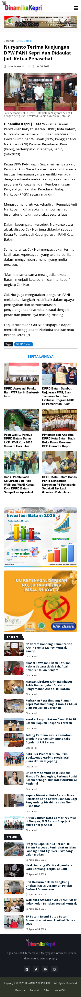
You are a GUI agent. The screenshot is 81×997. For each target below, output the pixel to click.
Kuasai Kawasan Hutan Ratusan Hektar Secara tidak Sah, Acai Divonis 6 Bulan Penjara (48, 666)
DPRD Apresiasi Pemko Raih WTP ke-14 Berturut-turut (21, 392)
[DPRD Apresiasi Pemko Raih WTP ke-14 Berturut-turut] (21, 374)
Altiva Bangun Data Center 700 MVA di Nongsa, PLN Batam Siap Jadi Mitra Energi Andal (51, 821)
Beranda (9, 40)
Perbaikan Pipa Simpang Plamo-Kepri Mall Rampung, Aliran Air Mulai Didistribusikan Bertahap (51, 704)
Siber (47, 990)
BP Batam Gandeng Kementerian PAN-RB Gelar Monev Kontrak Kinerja (49, 647)
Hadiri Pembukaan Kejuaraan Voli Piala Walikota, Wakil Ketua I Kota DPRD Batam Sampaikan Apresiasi (19, 484)
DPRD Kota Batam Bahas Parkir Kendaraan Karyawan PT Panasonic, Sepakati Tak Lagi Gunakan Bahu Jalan (59, 484)
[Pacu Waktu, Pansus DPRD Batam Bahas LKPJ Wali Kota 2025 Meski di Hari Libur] (21, 420)
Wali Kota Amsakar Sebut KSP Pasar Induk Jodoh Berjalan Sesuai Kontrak (51, 901)
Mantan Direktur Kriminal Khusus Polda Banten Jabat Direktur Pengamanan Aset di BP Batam (49, 685)
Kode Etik (60, 990)
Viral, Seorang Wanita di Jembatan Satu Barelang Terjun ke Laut (50, 867)
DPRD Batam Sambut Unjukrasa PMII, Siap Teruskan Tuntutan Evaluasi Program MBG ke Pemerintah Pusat (58, 396)
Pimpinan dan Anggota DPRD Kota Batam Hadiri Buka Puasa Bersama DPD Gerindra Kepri (59, 440)
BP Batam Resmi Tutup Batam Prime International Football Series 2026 (50, 920)
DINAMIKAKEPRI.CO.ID (39, 983)
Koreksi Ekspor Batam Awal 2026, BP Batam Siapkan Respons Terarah (51, 721)
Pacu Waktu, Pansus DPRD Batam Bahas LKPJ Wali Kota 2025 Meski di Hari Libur (18, 440)
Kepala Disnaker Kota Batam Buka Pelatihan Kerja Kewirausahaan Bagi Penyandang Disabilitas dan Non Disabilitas (51, 801)
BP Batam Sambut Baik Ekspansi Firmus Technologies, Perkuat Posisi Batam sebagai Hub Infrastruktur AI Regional (51, 778)
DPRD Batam (24, 40)
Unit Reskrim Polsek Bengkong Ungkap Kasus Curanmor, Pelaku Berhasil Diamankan (49, 885)
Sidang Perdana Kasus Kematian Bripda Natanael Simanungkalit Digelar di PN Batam (49, 738)
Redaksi (34, 990)
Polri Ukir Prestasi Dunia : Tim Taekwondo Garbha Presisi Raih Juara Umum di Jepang (48, 757)
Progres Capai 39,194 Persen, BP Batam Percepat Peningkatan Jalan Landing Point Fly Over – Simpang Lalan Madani (51, 849)
